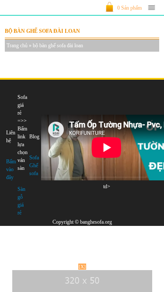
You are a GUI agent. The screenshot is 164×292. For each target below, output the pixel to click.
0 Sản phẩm (129, 8)
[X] (82, 266)
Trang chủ (17, 45)
